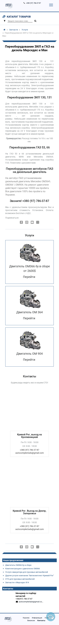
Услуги (25, 30)
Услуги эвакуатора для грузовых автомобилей (26, 572)
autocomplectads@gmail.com (31, 602)
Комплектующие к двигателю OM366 (22, 568)
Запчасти (13, 30)
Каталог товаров (19, 16)
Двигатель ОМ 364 (29, 312)
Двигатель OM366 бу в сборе (18, 565)
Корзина (26, 618)
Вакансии (31, 621)
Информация (37, 618)
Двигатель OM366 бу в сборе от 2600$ (29, 268)
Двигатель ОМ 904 (29, 353)
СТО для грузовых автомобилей (20, 579)
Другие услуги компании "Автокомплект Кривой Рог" (29, 575)
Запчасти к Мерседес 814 (17, 582)
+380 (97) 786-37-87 (33, 3)
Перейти (29, 277)
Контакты (41, 621)
